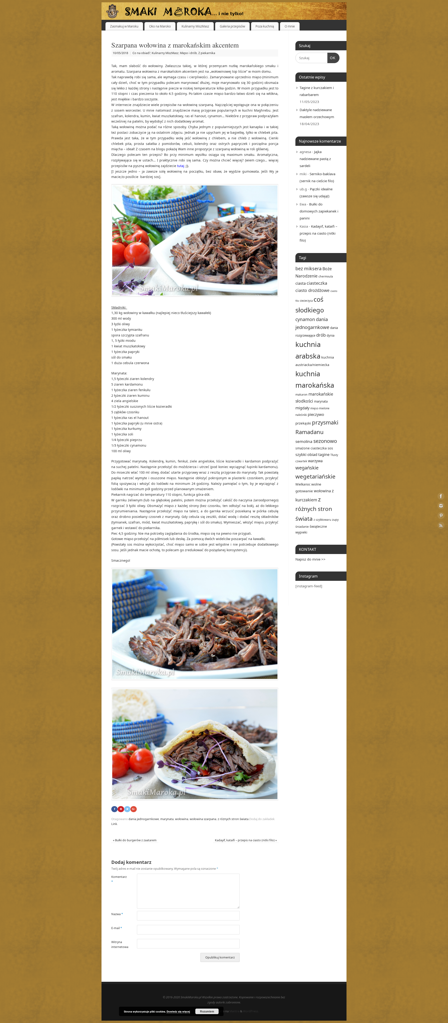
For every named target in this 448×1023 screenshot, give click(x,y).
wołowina (181, 819)
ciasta (300, 283)
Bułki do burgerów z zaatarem (135, 840)
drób (321, 335)
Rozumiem (207, 1011)
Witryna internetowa (117, 944)
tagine (323, 454)
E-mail (116, 928)
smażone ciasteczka (311, 448)
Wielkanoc (302, 484)
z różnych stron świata (233, 819)
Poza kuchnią (265, 26)
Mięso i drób (188, 53)
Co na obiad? (141, 53)
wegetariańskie (315, 476)
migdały (302, 408)
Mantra (234, 1011)
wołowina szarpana (203, 819)
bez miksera (308, 268)
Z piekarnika (206, 53)
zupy (335, 519)
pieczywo (316, 414)
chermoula (325, 276)
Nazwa (117, 914)
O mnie (290, 26)
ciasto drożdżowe (312, 290)
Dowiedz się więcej (178, 1011)
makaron (301, 395)
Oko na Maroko (160, 26)
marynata (167, 819)
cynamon (305, 319)
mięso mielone (319, 408)
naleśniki (301, 415)
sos (330, 448)
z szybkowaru (322, 519)
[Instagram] (441, 506)
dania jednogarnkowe (144, 819)
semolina (303, 441)
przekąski (303, 423)
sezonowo (325, 441)
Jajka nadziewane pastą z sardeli (315, 158)
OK (331, 58)
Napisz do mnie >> (310, 559)
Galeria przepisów (232, 26)
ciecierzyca (306, 300)
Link (114, 824)
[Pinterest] (441, 516)
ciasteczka (317, 283)
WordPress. (251, 1011)
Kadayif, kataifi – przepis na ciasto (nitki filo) (246, 840)
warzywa (315, 460)
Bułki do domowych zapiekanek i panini (319, 211)
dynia (330, 335)
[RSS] (441, 526)
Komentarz (117, 879)
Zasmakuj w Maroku (124, 26)
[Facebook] (441, 497)
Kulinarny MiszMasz (195, 26)
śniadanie (302, 526)
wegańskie (306, 468)
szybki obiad (306, 454)
